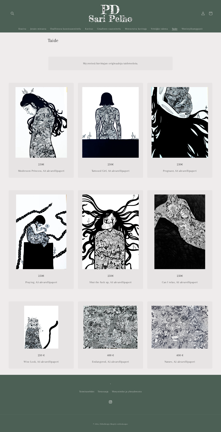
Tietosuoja (103, 391)
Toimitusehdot (86, 391)
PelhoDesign (105, 424)
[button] (12, 13)
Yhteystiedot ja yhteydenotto (127, 391)
